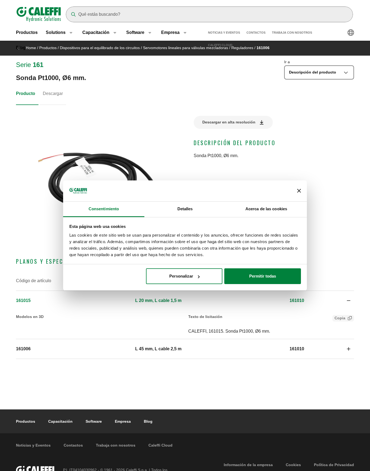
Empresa (123, 421)
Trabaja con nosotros (292, 32)
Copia (340, 318)
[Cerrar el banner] (299, 191)
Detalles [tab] (185, 208)
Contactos (255, 32)
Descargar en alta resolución (228, 122)
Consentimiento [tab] (104, 208)
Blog (21, 47)
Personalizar (181, 276)
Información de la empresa (248, 465)
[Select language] (351, 32)
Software (94, 421)
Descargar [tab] (53, 93)
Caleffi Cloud (220, 45)
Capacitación (60, 421)
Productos (27, 32)
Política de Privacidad (334, 465)
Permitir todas (262, 276)
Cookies (293, 465)
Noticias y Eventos (224, 32)
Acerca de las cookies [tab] (266, 208)
